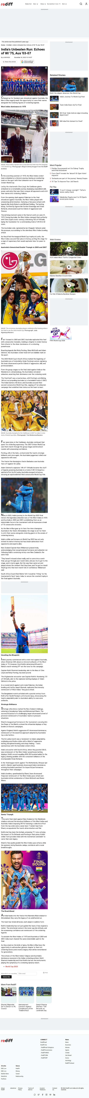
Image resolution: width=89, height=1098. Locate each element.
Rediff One (43, 1045)
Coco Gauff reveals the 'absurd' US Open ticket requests (69, 174)
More (63, 4)
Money (42, 4)
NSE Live (3, 1071)
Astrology (68, 1060)
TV (59, 4)
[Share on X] (39, 1095)
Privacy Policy (20, 1088)
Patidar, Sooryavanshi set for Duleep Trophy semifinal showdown (68, 169)
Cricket (9, 45)
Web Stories (55, 239)
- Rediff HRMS (44, 1052)
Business (68, 1045)
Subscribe (6, 977)
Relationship (19, 1076)
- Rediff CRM (44, 1055)
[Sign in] (86, 4)
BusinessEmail (51, 4)
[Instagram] (46, 1095)
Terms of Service (31, 1088)
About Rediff (3, 1088)
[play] (69, 249)
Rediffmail (43, 1042)
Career (18, 1073)
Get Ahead (68, 1055)
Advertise (13, 1088)
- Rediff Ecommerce (46, 1050)
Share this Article (10, 62)
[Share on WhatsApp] (35, 1095)
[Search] (80, 4)
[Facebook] (42, 1095)
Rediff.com (69, 1088)
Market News (5, 1073)
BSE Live (3, 1068)
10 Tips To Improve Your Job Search (65, 181)
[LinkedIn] (54, 1095)
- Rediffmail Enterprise (47, 1047)
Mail (30, 4)
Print (46, 973)
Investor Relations (43, 1088)
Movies (67, 1047)
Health (18, 1068)
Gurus (57, 4)
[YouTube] (50, 1095)
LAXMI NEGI (6, 57)
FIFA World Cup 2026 (57, 341)
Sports (67, 1050)
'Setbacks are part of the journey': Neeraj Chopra (69, 178)
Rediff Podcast (69, 1063)
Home (27, 4)
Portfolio (3, 1079)
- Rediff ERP (43, 1058)
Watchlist (4, 1076)
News (34, 4)
